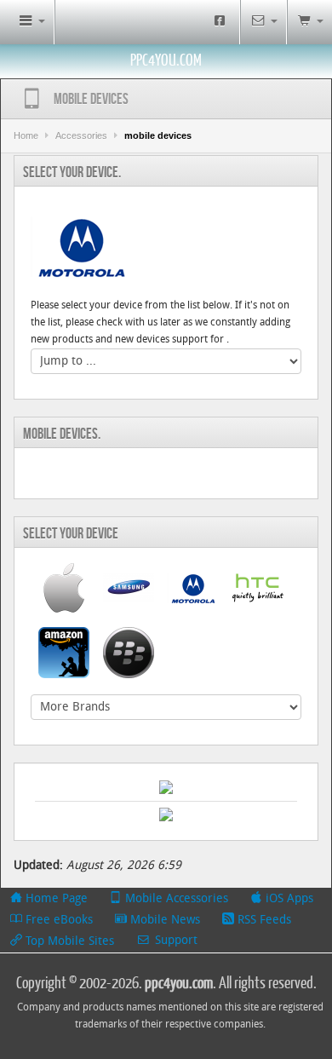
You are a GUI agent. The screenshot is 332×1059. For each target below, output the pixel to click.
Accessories (81, 135)
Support (174, 941)
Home (26, 135)
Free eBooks (57, 920)
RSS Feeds (262, 920)
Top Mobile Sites (68, 941)
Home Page (55, 899)
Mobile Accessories (175, 899)
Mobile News (163, 920)
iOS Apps (287, 899)
